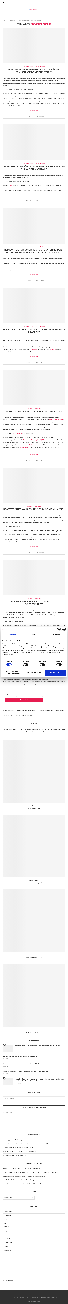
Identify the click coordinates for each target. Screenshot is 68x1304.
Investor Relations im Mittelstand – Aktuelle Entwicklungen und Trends (38, 1045)
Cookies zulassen (55, 672)
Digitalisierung (8, 1211)
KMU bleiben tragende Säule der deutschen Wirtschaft (26, 1168)
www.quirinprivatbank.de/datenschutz (32, 713)
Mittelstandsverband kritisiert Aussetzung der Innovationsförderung (25, 1071)
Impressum (5, 1276)
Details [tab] (34, 634)
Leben (6, 1234)
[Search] (64, 2)
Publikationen (7, 1250)
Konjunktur (7, 1231)
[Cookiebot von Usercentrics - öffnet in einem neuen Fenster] (58, 629)
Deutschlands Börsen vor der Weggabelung (34, 411)
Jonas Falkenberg (7, 1183)
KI (5, 1223)
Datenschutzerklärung (8, 1280)
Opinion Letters (33, 349)
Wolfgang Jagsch (7, 1168)
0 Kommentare (40, 116)
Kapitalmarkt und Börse (56, 419)
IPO (10, 185)
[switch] (25, 664)
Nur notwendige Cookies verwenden (12, 672)
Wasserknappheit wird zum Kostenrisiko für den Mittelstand (22, 1064)
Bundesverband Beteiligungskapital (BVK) (34, 440)
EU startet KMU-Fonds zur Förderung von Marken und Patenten (29, 1176)
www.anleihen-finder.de (9, 1115)
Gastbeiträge (7, 1219)
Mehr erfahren (34, 734)
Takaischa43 (6, 1180)
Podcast (6, 1246)
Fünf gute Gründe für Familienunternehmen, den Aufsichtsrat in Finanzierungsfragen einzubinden (34, 1172)
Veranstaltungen (8, 1254)
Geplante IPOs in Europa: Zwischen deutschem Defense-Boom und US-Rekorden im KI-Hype (26, 1143)
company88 (5, 1172)
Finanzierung (7, 1215)
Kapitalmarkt (32, 445)
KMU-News (7, 1227)
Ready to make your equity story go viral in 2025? (34, 509)
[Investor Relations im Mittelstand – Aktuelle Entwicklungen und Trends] (8, 1048)
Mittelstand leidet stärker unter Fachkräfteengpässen (24, 1180)
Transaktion (53, 349)
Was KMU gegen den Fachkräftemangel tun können (20, 1056)
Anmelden (24, 700)
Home (4, 20)
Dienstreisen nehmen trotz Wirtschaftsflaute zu (14, 1155)
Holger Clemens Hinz (16, 433)
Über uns (5, 1269)
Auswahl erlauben (34, 672)
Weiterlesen (34, 110)
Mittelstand (7, 1238)
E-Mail (7, 695)
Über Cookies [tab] (56, 634)
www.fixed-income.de (8, 1112)
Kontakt (5, 1273)
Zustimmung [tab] (12, 634)
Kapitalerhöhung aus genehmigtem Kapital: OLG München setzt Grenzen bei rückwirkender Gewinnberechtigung (39, 1080)
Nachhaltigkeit (8, 1242)
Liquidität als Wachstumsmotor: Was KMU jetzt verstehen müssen (29, 1183)
